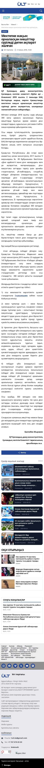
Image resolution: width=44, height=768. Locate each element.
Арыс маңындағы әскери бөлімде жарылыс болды (26, 582)
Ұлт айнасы (15, 655)
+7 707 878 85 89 (15, 742)
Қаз (29, 4)
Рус (39, 4)
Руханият (28, 646)
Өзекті (13, 25)
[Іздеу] (39, 10)
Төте (32, 4)
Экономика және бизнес (21, 654)
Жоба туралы (6, 724)
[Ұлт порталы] (22, 3)
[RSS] (33, 666)
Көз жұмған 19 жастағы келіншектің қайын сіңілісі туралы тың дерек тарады (27, 559)
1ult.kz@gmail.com (19, 738)
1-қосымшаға (21, 295)
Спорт (22, 650)
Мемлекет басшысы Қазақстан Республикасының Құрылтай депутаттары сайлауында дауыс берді (21, 617)
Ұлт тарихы (33, 648)
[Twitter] (21, 666)
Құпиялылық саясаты (10, 728)
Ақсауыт (4, 654)
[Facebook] (9, 666)
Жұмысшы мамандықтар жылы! (22, 652)
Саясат (4, 646)
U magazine (31, 650)
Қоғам (11, 646)
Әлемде (4, 650)
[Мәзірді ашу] (4, 10)
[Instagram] (3, 666)
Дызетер (13, 650)
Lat (36, 4)
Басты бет (5, 25)
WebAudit (15, 747)
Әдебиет (4, 648)
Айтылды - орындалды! (25, 657)
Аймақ (19, 646)
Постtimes (27, 655)
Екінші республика (18, 648)
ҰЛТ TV (4, 652)
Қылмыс (4, 655)
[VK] (15, 666)
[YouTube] (27, 666)
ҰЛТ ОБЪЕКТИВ (7, 657)
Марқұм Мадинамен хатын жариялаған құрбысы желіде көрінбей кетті (28, 571)
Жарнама (5, 721)
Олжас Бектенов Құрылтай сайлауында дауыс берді (20, 627)
